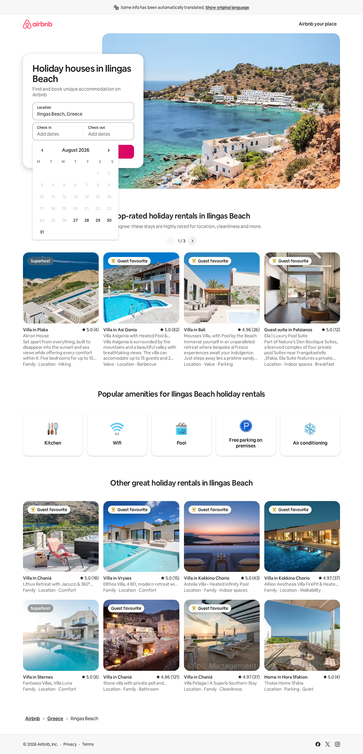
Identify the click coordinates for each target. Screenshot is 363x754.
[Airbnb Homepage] (37, 24)
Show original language (227, 7)
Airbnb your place (318, 24)
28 (86, 220)
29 (98, 220)
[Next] (192, 241)
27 (75, 220)
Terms (88, 744)
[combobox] (83, 113)
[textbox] (58, 133)
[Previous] (171, 241)
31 (42, 232)
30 (109, 220)
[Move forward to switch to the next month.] (108, 150)
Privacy (70, 744)
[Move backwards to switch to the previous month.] (42, 150)
